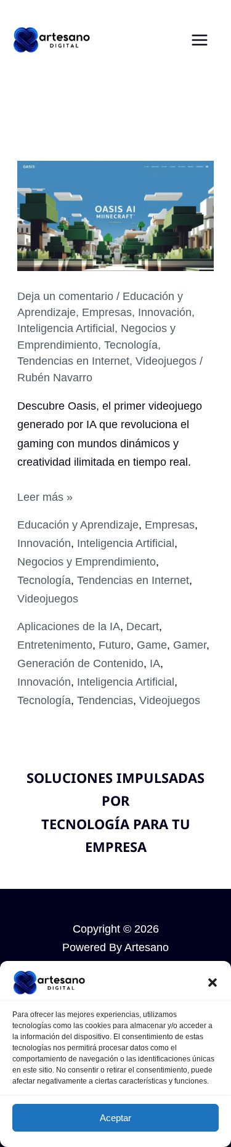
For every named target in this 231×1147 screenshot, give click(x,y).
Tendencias (105, 700)
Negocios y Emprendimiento (86, 561)
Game (152, 644)
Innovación (165, 312)
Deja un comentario (65, 296)
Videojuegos (166, 360)
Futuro (115, 644)
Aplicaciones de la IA (68, 626)
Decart (142, 626)
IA (155, 663)
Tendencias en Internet (73, 360)
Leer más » (45, 498)
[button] (212, 982)
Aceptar (115, 1118)
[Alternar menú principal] (200, 40)
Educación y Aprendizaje (78, 524)
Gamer (189, 644)
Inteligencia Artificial (66, 328)
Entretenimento (54, 644)
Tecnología (131, 344)
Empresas (107, 312)
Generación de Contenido (80, 663)
